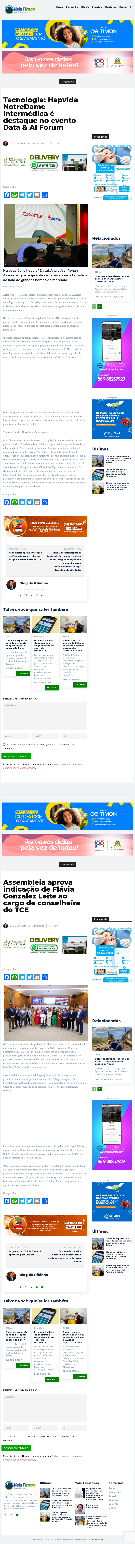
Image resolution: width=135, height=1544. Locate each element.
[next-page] (99, 306)
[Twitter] (37, 595)
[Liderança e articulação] (80, 1509)
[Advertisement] (45, 386)
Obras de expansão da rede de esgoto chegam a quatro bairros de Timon (16, 644)
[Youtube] (42, 595)
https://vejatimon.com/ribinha (32, 589)
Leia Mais (23, 673)
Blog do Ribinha (20, 143)
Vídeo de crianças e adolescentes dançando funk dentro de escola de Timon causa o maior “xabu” (96, 1522)
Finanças (39, 636)
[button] (125, 7)
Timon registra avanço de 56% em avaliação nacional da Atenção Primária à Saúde (73, 645)
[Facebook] (21, 595)
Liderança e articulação (92, 1506)
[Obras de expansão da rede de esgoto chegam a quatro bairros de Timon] (16, 624)
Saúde (66, 636)
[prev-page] (94, 306)
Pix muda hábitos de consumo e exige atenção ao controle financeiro (44, 645)
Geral (9, 636)
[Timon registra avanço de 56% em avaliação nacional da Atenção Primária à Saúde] (73, 624)
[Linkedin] (31, 595)
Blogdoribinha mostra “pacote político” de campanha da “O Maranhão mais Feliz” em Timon (94, 1494)
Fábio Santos (98, 1539)
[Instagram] (26, 595)
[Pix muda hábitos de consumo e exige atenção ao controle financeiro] (45, 624)
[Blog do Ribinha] (6, 143)
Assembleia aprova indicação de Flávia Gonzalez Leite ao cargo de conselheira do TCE (25, 556)
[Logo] (20, 10)
